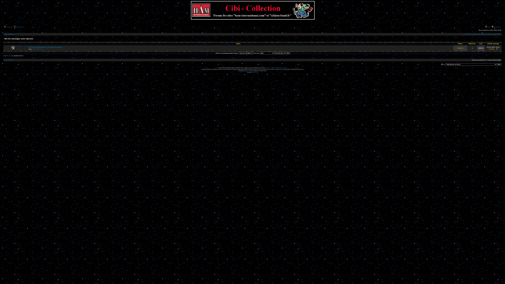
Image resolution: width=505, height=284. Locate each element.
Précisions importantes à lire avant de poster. (45, 47)
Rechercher (497, 27)
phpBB (247, 70)
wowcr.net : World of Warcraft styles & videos (276, 68)
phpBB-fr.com (255, 72)
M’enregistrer (20, 27)
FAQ (488, 27)
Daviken (460, 48)
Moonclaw (261, 68)
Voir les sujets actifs (493, 34)
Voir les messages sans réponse (475, 34)
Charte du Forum (37, 49)
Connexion (9, 27)
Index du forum (9, 34)
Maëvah (255, 68)
